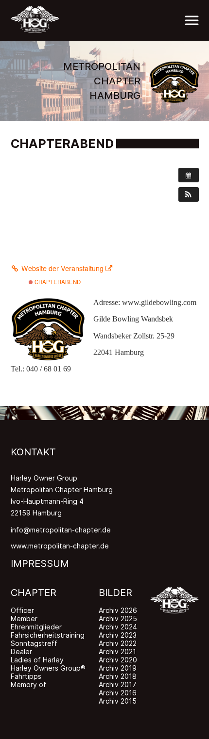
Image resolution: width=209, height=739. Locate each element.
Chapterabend (57, 282)
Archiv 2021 (117, 651)
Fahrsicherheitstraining (48, 635)
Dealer (21, 651)
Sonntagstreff (34, 643)
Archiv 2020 (118, 660)
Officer (22, 610)
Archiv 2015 (118, 701)
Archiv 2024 (118, 627)
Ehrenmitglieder (36, 627)
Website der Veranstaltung (62, 268)
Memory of (28, 684)
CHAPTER (33, 592)
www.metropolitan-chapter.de (60, 546)
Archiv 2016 (118, 693)
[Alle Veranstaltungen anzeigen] (188, 175)
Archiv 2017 (118, 684)
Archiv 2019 (118, 668)
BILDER (115, 592)
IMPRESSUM (40, 563)
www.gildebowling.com (159, 302)
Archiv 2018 (118, 676)
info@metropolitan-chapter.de (61, 530)
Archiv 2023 (118, 635)
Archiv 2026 (118, 610)
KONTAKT (33, 452)
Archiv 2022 (118, 643)
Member (24, 618)
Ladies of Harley (37, 660)
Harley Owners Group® (48, 668)
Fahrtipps (26, 676)
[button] (188, 194)
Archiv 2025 (118, 618)
